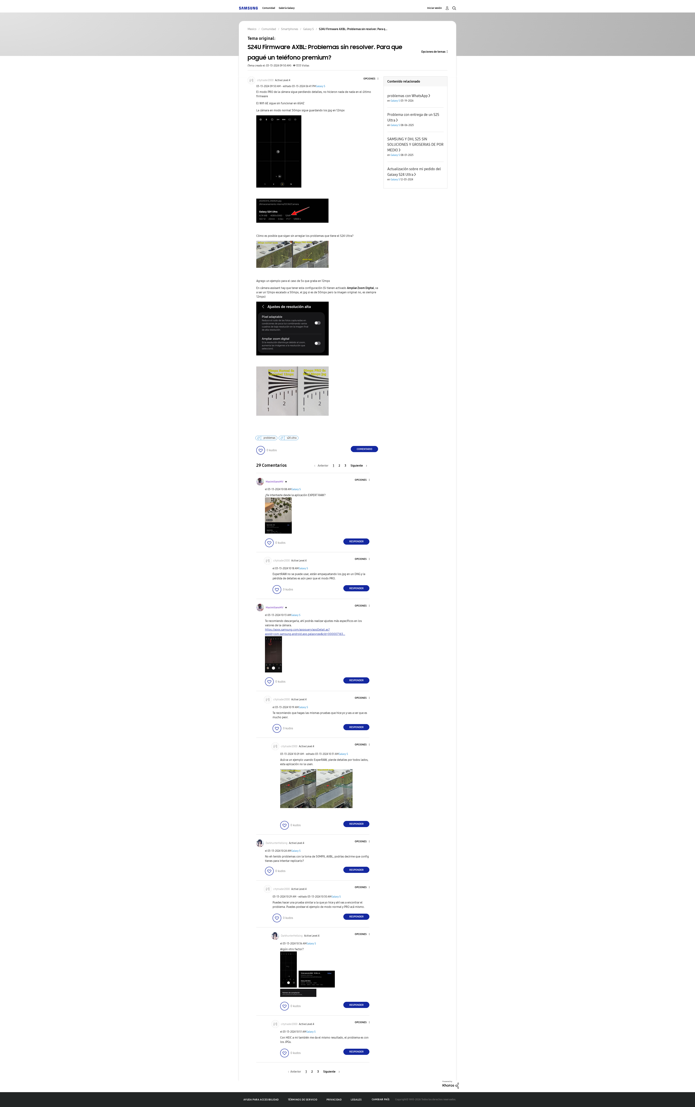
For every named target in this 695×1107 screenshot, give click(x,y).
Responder (356, 541)
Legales (356, 1099)
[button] (372, 79)
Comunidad (268, 8)
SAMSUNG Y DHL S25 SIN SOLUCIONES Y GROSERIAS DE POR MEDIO (415, 144)
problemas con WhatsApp (407, 96)
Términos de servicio (302, 1099)
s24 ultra (291, 437)
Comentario (364, 449)
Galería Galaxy (287, 8)
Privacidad (334, 1099)
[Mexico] (248, 8)
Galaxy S (320, 86)
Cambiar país (381, 1099)
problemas (269, 437)
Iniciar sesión (434, 8)
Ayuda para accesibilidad (261, 1099)
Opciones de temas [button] (433, 51)
